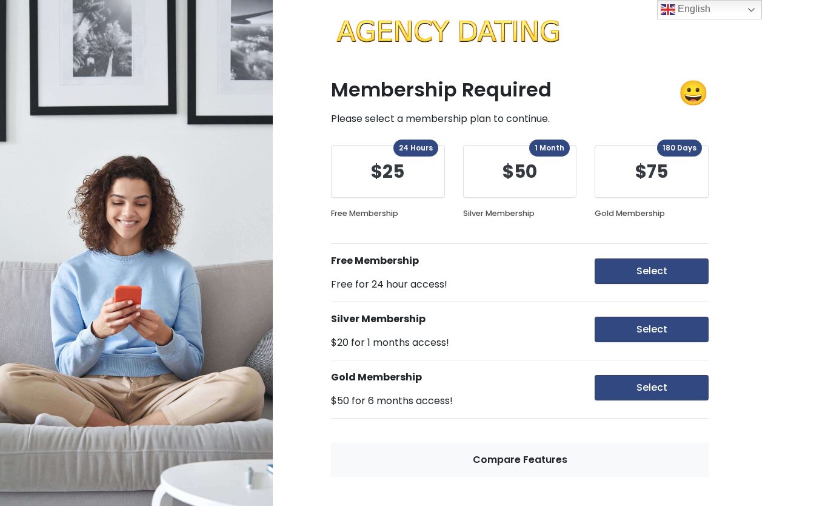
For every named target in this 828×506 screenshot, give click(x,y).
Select (651, 271)
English (692, 9)
